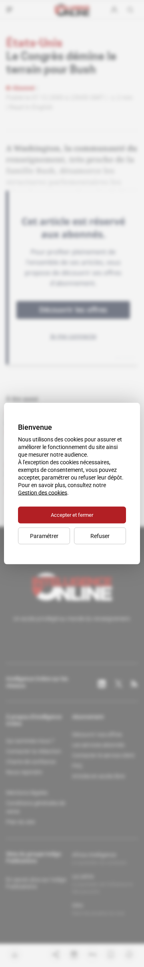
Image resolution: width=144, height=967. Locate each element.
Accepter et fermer (72, 515)
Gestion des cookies (42, 493)
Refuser (100, 536)
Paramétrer (44, 536)
